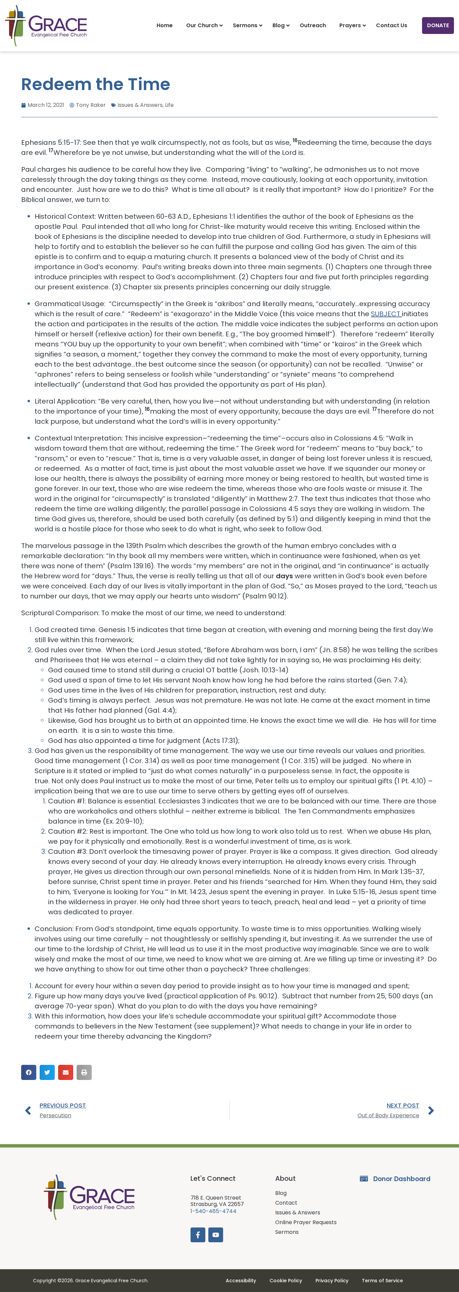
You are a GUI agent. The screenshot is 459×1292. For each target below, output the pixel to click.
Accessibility (241, 1280)
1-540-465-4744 (214, 1211)
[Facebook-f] (198, 1234)
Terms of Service (382, 1280)
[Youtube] (215, 1234)
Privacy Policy (332, 1280)
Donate (438, 25)
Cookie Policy (285, 1280)
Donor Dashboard (401, 1178)
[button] (28, 1072)
